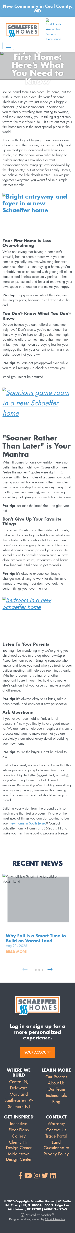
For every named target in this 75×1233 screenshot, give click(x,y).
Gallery (19, 1136)
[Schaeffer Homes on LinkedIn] (53, 1175)
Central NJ (19, 1081)
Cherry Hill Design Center (19, 1145)
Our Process (56, 1076)
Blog (56, 1101)
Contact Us (56, 1130)
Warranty (56, 1123)
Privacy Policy (56, 1154)
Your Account (37, 1052)
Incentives (19, 1123)
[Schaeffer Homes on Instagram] (37, 1175)
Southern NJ (19, 1106)
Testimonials (56, 1095)
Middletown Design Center (19, 1156)
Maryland (19, 1094)
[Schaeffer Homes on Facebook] (20, 1175)
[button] (32, 970)
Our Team (56, 1089)
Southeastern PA (18, 1100)
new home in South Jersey (28, 823)
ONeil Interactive (55, 1219)
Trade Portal (56, 1136)
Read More (16, 951)
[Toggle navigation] (8, 46)
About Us (56, 1083)
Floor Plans (19, 1130)
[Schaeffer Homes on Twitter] (44, 1175)
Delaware (19, 1088)
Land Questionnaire (56, 1145)
